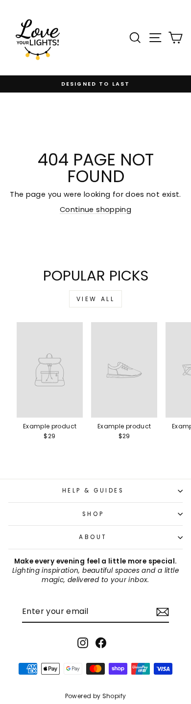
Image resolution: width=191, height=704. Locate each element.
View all (95, 299)
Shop (93, 514)
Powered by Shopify (95, 696)
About (93, 537)
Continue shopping (95, 209)
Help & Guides (93, 490)
